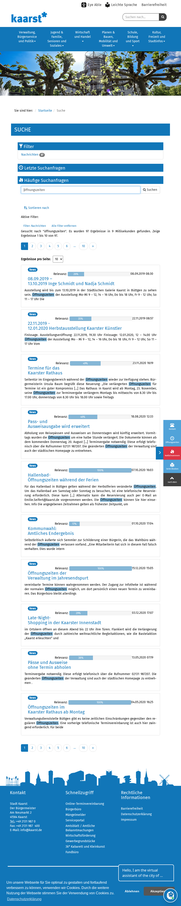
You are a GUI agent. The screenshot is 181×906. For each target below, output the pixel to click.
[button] (163, 17)
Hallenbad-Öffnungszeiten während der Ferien (63, 477)
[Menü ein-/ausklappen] (159, 453)
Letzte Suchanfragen (44, 168)
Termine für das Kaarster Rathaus (45, 370)
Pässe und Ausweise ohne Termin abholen (49, 665)
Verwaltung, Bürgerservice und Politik (27, 37)
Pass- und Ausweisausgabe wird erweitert (59, 424)
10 (83, 246)
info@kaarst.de (31, 830)
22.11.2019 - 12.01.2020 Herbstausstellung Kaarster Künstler (75, 326)
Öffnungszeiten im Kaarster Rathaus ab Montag (56, 709)
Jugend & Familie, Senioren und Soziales (56, 39)
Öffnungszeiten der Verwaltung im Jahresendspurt (58, 575)
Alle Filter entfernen (64, 225)
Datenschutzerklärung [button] (24, 899)
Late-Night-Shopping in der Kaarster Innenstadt (64, 620)
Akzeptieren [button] (159, 891)
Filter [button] (29, 146)
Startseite (45, 111)
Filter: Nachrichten (34, 225)
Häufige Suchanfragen (46, 180)
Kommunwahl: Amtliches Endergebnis (51, 531)
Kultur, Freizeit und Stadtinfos (156, 37)
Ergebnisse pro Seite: (36, 259)
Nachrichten (29, 154)
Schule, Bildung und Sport (133, 37)
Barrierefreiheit (154, 5)
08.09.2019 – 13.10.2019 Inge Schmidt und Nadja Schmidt (71, 281)
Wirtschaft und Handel (82, 35)
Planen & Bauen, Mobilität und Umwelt (108, 39)
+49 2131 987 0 (26, 821)
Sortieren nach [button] (38, 208)
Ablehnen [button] (132, 891)
